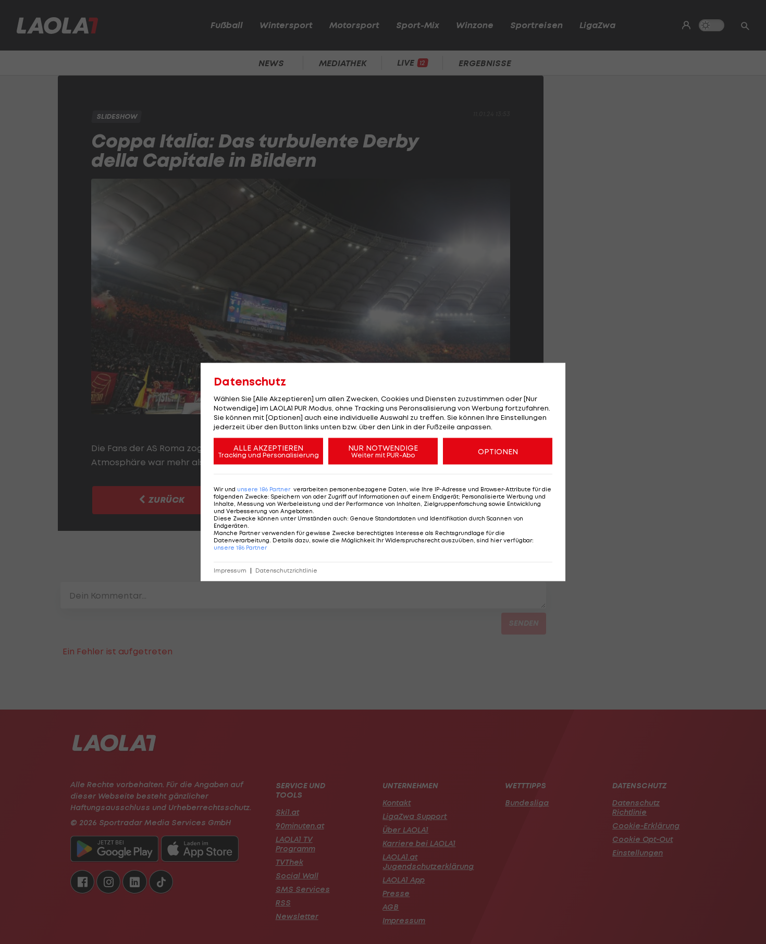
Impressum (230, 571)
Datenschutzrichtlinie (286, 571)
